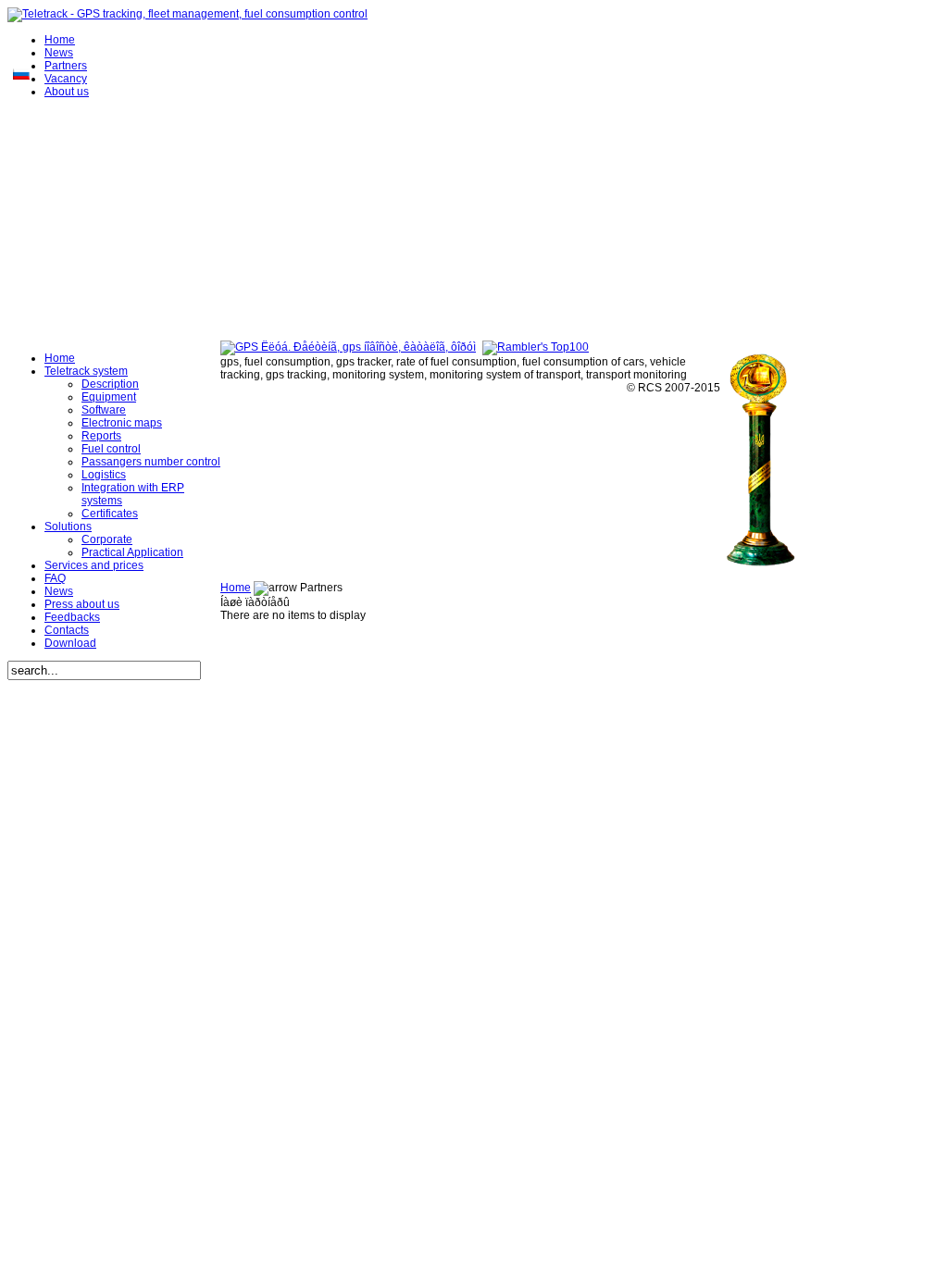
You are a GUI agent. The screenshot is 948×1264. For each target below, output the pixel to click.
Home (235, 587)
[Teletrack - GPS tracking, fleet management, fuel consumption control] (187, 13)
